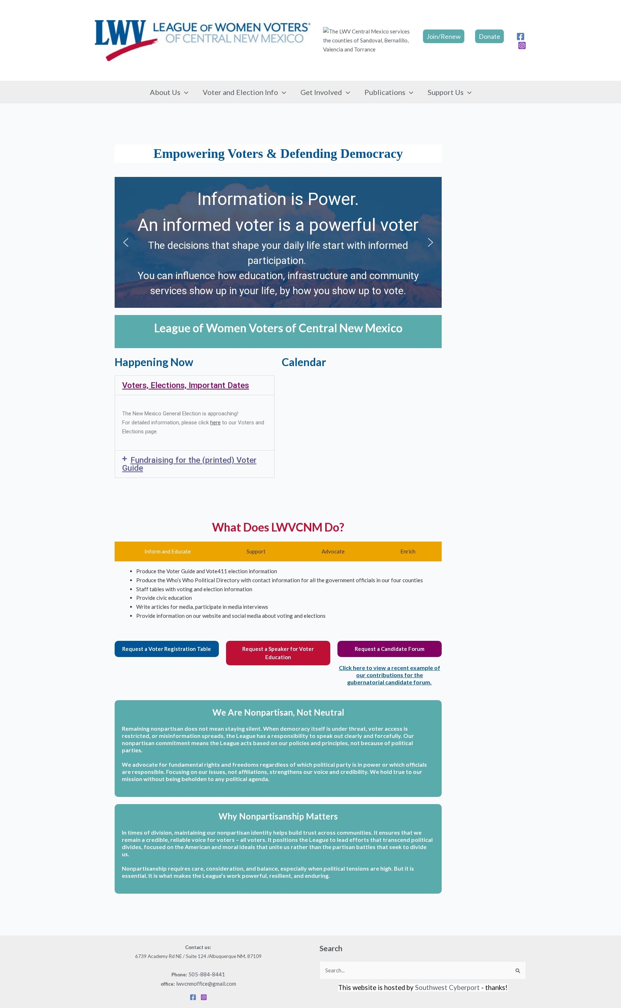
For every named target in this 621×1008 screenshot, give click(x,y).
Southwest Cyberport (447, 987)
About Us (165, 92)
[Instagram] (522, 45)
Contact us (197, 947)
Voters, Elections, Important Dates (185, 385)
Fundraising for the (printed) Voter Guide (189, 464)
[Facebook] (520, 36)
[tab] (166, 551)
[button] (184, 92)
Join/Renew (444, 36)
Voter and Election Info (240, 92)
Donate (489, 36)
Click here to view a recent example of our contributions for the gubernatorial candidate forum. (389, 674)
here (215, 422)
